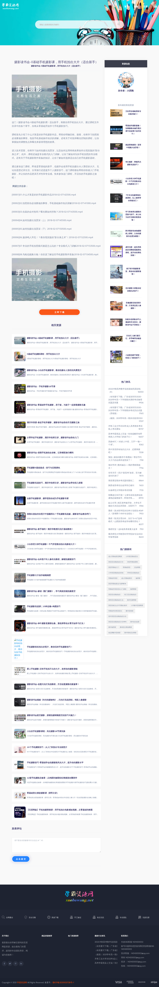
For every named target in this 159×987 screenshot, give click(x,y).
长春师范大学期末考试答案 (120, 490)
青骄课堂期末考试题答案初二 (121, 480)
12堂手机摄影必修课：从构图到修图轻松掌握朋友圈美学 (52, 778)
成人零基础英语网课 (115, 556)
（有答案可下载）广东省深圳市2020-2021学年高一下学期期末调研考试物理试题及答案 (125, 400)
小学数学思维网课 (137, 605)
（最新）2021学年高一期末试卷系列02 (125, 418)
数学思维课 (129, 611)
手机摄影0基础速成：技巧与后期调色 (43, 467)
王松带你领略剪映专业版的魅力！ (133, 112)
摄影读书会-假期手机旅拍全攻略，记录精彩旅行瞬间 (50, 452)
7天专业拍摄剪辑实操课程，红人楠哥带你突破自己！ (133, 198)
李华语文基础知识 (133, 573)
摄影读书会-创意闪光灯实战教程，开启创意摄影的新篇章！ (53, 684)
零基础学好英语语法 (115, 611)
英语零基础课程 (132, 562)
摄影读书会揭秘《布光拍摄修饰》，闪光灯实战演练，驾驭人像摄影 (57, 699)
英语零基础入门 (113, 567)
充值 (155, 6)
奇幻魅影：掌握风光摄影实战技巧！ (133, 163)
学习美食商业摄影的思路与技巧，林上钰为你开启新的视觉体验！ (133, 216)
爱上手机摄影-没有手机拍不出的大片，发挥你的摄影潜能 (52, 669)
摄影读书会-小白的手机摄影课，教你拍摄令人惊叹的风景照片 (54, 370)
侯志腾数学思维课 (114, 633)
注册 (145, 6)
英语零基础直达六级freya (117, 584)
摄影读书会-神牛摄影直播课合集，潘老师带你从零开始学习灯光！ (56, 623)
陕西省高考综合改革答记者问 (121, 485)
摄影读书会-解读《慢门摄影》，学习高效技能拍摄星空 (51, 591)
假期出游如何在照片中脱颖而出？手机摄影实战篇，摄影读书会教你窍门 (59, 514)
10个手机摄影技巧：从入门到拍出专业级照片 (47, 747)
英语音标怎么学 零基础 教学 (117, 605)
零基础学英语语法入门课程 (117, 589)
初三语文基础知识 (130, 594)
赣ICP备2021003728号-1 (63, 982)
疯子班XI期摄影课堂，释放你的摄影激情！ (133, 271)
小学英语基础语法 (132, 556)
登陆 (136, 6)
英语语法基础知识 (114, 594)
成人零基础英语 (126, 578)
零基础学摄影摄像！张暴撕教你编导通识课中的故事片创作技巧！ (133, 129)
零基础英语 (126, 567)
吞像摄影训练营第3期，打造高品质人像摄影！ (133, 305)
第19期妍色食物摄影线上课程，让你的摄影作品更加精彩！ (133, 233)
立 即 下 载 (59, 312)
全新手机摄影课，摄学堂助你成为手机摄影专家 (48, 498)
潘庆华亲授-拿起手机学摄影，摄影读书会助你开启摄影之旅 (53, 422)
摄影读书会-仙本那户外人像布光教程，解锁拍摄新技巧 (51, 559)
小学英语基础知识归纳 (115, 573)
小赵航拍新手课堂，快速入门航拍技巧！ (133, 356)
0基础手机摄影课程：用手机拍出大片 (43, 354)
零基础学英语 (112, 578)
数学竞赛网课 (131, 600)
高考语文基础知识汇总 (115, 600)
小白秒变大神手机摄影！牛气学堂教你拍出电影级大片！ (52, 544)
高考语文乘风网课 (126, 627)
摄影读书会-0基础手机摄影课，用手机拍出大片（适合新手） (54, 338)
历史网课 (137, 567)
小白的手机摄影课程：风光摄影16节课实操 (46, 731)
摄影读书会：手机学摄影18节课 (41, 386)
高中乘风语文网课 (130, 633)
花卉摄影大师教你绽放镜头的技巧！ (133, 289)
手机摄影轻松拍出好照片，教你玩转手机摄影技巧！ (50, 647)
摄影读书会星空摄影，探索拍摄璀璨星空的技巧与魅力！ (52, 715)
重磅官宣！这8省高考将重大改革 (122, 529)
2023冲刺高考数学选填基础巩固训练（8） (113, 942)
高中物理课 (112, 627)
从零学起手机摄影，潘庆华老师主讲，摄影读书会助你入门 (53, 437)
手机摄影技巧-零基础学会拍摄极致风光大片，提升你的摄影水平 (55, 762)
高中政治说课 (134, 622)
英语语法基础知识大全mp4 (117, 622)
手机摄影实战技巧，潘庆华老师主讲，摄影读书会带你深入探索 (55, 482)
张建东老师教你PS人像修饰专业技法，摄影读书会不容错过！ (133, 322)
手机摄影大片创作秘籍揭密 (39, 575)
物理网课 (133, 589)
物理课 (138, 578)
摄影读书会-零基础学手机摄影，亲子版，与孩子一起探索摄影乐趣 (56, 405)
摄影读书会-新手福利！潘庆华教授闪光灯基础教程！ (50, 529)
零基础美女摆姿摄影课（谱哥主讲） (43, 793)
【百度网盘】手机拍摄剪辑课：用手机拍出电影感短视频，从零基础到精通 (60, 809)
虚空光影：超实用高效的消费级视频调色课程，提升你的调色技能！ (133, 251)
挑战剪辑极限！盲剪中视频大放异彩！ (133, 146)
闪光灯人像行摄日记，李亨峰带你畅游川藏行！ (133, 338)
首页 (126, 6)
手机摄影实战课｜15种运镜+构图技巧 (43, 606)
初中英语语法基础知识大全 (117, 616)
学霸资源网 (22, 982)
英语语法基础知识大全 (115, 562)
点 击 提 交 (21, 859)
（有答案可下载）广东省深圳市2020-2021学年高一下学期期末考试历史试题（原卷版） (125, 410)
